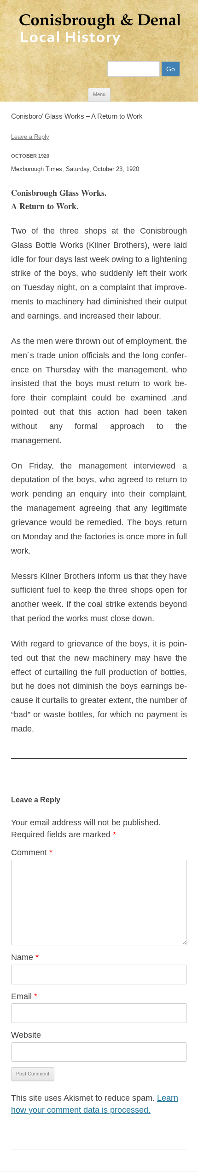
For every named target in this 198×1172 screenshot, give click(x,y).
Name (25, 957)
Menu (99, 94)
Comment (31, 852)
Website (26, 1035)
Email (24, 996)
